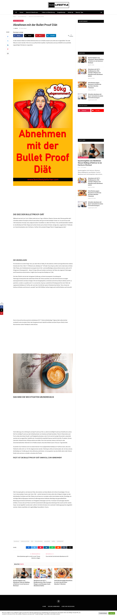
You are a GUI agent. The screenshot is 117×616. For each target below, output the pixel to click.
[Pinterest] (8, 49)
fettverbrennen (38, 541)
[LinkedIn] (8, 45)
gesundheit (47, 541)
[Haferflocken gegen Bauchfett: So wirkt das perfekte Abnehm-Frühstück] (63, 573)
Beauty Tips (79, 12)
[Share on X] (1, 310)
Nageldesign (61, 12)
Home (21, 12)
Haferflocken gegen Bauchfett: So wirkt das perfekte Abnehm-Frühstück (63, 582)
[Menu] (16, 12)
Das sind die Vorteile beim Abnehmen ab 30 (57, 556)
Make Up (70, 12)
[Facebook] (8, 36)
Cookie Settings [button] (103, 613)
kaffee (53, 541)
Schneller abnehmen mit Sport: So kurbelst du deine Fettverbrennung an (95, 95)
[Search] (101, 12)
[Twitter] (8, 41)
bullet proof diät (25, 541)
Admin (16, 28)
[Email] (8, 53)
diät (32, 541)
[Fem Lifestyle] (58, 5)
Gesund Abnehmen (32, 12)
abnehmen (16, 541)
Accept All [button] (111, 613)
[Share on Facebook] (1, 306)
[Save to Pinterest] (1, 313)
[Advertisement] (43, 61)
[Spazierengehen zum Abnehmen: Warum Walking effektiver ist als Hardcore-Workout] (22, 573)
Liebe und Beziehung (48, 12)
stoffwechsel (60, 541)
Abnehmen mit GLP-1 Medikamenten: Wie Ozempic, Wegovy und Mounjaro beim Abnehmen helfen (42, 583)
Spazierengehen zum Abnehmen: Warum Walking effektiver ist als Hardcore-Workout (21, 583)
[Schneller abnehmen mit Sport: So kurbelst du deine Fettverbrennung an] (82, 96)
